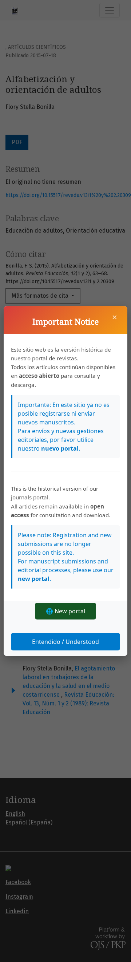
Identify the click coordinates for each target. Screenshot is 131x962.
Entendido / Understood (65, 642)
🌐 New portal (65, 611)
